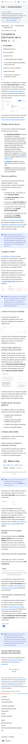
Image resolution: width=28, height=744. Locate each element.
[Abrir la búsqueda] (16, 2)
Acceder (23, 2)
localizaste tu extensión (9, 256)
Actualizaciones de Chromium (8, 708)
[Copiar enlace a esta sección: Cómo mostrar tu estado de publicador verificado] (17, 445)
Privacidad (11, 736)
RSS (2, 730)
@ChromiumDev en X (6, 722)
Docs (3, 7)
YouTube (3, 725)
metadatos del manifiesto (16, 91)
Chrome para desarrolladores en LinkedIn (11, 727)
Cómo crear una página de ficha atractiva (13, 119)
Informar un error (5, 699)
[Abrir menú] (2, 2)
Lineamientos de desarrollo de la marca (12, 224)
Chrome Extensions (14, 7)
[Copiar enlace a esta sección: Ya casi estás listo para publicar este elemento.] (22, 653)
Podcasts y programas (6, 716)
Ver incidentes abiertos (6, 702)
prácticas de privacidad (16, 660)
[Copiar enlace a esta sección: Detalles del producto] (21, 124)
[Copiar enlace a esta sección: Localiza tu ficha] (16, 252)
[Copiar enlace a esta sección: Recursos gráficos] (18, 176)
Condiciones (4, 736)
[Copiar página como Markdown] (13, 41)
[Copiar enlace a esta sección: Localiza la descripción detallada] (2, 314)
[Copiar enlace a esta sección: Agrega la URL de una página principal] (8, 533)
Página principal (5, 25)
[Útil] (13, 30)
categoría (9, 161)
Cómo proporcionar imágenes (15, 220)
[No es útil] (15, 30)
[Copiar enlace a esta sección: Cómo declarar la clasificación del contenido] (10, 597)
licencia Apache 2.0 (11, 683)
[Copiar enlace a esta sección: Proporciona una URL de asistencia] (2, 556)
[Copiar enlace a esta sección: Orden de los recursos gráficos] (9, 405)
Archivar (3, 713)
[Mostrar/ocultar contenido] (13, 46)
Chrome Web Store (7, 27)
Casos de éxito (4, 711)
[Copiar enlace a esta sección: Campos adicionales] (20, 432)
